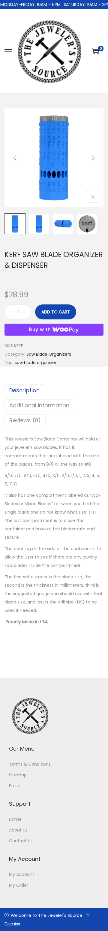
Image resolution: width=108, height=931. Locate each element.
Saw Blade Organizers (48, 354)
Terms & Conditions (30, 764)
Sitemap (18, 775)
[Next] (93, 157)
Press (14, 786)
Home (15, 819)
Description (24, 390)
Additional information (39, 405)
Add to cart (55, 312)
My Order (18, 885)
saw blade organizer (35, 363)
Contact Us (21, 841)
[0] (95, 51)
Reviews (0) (25, 420)
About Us (18, 830)
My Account (21, 874)
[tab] (54, 390)
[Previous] (15, 157)
